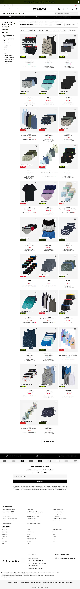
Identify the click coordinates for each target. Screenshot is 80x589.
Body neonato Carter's (33, 516)
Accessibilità (69, 582)
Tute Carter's (30, 509)
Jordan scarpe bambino (58, 511)
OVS (54, 534)
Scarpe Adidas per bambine (8, 509)
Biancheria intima (59, 22)
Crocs (54, 536)
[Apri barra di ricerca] (56, 13)
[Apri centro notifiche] (68, 9)
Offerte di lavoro (25, 582)
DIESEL (29, 536)
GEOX (28, 534)
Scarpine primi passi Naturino (60, 514)
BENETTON (4, 532)
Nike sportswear (6, 529)
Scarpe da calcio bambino (8, 514)
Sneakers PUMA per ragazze (60, 518)
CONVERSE (4, 534)
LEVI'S (3, 543)
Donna (4, 9)
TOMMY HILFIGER (31, 538)
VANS (28, 543)
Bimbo (27, 22)
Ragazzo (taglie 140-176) (36, 22)
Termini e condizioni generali (50, 582)
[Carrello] (77, 9)
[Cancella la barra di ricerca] (76, 13)
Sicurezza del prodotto (40, 584)
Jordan (54, 538)
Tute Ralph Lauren (31, 518)
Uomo (10, 9)
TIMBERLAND (30, 532)
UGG (3, 538)
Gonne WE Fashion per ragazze (9, 518)
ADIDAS (29, 529)
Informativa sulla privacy (20, 487)
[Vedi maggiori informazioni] (29, 67)
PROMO (47, 22)
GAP (54, 541)
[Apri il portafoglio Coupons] (59, 9)
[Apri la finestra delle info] (78, 2)
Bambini (17, 9)
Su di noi (10, 582)
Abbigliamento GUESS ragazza (34, 511)
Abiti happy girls (31, 520)
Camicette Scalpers (6, 516)
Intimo (52, 22)
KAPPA (29, 541)
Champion (4, 536)
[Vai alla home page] (10, 555)
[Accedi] (64, 9)
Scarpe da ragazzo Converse (34, 523)
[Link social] (3, 561)
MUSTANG (4, 541)
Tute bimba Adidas (57, 520)
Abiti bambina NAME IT (32, 514)
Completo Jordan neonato (8, 520)
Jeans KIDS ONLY (57, 516)
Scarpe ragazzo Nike (58, 509)
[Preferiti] (72, 9)
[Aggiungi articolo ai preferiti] (36, 36)
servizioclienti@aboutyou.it (27, 489)
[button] (59, 24)
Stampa (16, 582)
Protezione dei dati (36, 582)
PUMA (54, 532)
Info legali (61, 582)
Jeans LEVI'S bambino (7, 523)
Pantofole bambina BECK (8, 511)
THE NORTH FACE (57, 529)
